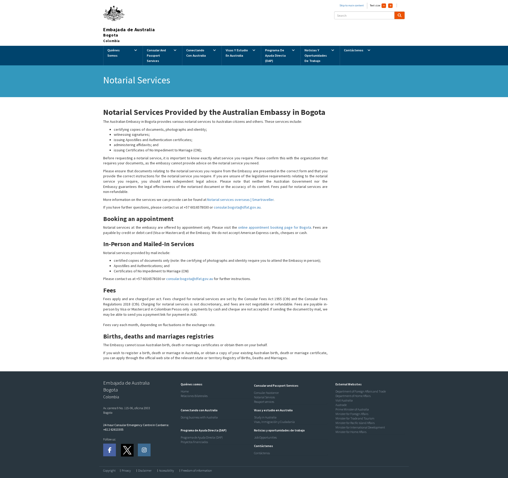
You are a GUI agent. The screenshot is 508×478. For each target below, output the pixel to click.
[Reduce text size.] (384, 5)
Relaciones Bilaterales (194, 396)
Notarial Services (264, 397)
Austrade (341, 405)
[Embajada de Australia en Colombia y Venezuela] (109, 450)
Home (185, 391)
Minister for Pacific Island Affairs (355, 423)
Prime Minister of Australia (352, 409)
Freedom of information (196, 470)
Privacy (126, 470)
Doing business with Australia (199, 417)
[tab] (216, 384)
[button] (190, 384)
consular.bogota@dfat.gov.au (237, 207)
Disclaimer (145, 470)
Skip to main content (351, 5)
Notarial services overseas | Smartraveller (240, 199)
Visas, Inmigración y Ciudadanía (274, 422)
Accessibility (166, 470)
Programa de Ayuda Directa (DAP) (202, 437)
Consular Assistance (266, 393)
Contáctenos (262, 453)
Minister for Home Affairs (350, 432)
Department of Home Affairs (353, 396)
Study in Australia (265, 417)
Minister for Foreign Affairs (351, 414)
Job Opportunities (265, 437)
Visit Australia (344, 400)
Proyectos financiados (194, 442)
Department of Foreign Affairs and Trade (360, 391)
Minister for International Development (360, 427)
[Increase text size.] (390, 5)
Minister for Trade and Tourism (354, 418)
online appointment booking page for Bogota (274, 227)
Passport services (264, 402)
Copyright (109, 470)
